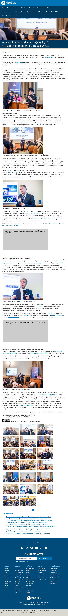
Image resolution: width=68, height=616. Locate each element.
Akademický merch (6, 15)
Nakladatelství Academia (55, 574)
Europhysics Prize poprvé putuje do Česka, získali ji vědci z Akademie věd (26, 522)
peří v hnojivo (49, 313)
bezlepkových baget (57, 315)
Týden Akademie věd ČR (55, 576)
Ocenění (6, 572)
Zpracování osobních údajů (28, 612)
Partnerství (17, 588)
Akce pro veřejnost (6, 7)
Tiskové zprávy (41, 568)
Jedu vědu (40, 11)
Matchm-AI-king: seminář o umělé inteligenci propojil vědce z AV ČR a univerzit (28, 533)
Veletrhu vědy (51, 223)
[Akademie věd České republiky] (34, 599)
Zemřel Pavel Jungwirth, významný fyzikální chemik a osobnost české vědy (27, 524)
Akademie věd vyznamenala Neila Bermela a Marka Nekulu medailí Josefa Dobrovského (31, 526)
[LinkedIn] (41, 548)
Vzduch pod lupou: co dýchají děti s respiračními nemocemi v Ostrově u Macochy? (29, 520)
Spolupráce (17, 576)
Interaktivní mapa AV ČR (52, 11)
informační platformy (26, 405)
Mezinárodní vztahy (19, 579)
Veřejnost (29, 566)
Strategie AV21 (49, 57)
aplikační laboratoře (13, 317)
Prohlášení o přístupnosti (50, 610)
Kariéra (6, 585)
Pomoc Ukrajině (18, 574)
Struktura (7, 570)
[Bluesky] (31, 548)
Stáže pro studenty (19, 11)
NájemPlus (32, 399)
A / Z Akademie (8, 588)
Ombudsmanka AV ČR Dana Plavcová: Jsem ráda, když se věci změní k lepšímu (28, 517)
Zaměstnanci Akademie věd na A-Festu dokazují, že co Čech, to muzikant (26, 531)
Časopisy (23, 7)
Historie (6, 574)
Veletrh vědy (53, 583)
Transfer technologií (19, 577)
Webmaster (39, 612)
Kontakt (6, 587)
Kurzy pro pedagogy (6, 11)
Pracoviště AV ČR (54, 568)
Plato (49, 219)
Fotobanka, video (41, 574)
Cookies (41, 610)
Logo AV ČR (40, 576)
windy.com (28, 315)
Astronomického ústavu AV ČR (31, 213)
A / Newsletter (34, 554)
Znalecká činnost (18, 587)
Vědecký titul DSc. (19, 572)
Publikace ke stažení (42, 577)
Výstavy (16, 7)
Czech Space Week (13, 225)
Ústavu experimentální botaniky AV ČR (30, 263)
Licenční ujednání (33, 610)
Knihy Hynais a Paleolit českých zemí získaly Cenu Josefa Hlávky (24, 530)
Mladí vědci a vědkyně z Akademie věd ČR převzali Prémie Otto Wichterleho (27, 528)
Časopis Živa (53, 570)
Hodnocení (7, 583)
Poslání (6, 568)
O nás (7, 566)
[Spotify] (46, 548)
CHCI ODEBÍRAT (44, 558)
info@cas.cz (46, 602)
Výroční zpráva (8, 581)
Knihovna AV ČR (53, 572)
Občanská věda (30, 11)
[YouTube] (36, 548)
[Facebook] (22, 548)
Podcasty (31, 7)
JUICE (41, 219)
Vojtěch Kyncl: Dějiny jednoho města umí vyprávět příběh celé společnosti (26, 518)
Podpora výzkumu (19, 570)
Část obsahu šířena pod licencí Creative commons (34, 604)
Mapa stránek (24, 610)
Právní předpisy (8, 576)
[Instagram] (27, 548)
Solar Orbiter (35, 219)
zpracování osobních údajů (22, 561)
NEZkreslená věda (50, 7)
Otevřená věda (53, 577)
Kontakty (16, 15)
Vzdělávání (17, 581)
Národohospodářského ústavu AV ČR (37, 353)
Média (40, 566)
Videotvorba (40, 7)
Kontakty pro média (42, 579)
